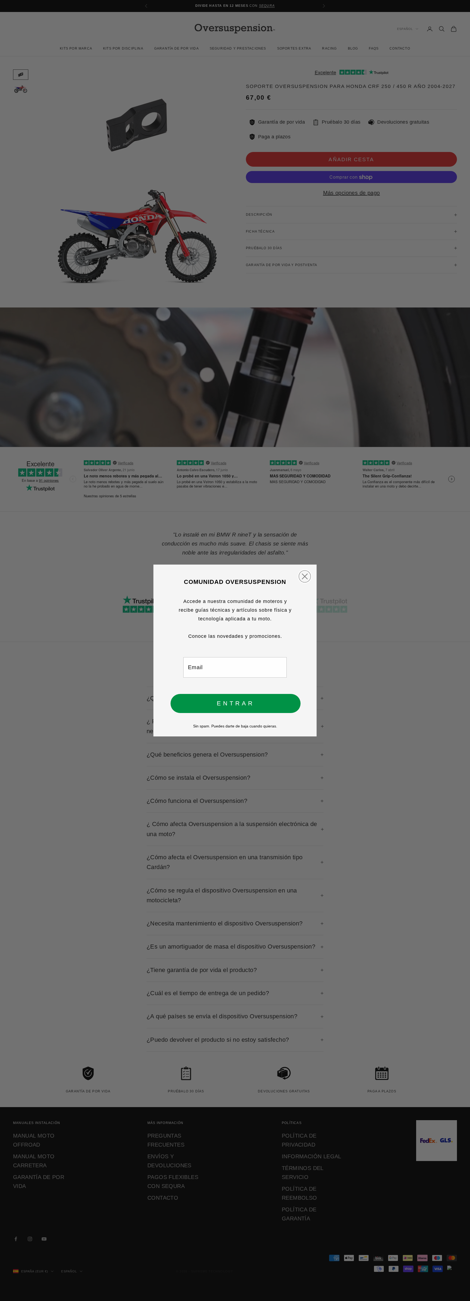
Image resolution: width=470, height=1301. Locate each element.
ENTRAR (236, 703)
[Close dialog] (304, 576)
